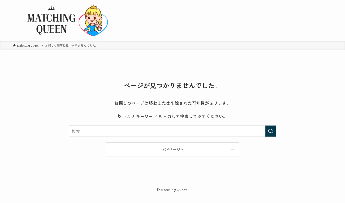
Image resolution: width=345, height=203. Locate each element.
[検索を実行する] (270, 131)
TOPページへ (172, 149)
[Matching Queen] (67, 20)
